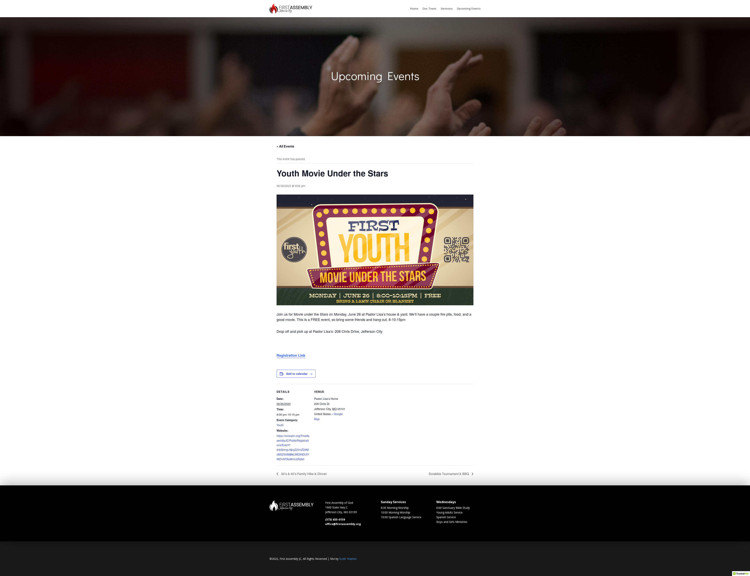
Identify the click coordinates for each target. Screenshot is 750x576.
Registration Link (291, 355)
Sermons (447, 8)
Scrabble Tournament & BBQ (449, 474)
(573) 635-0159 (335, 519)
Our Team (429, 8)
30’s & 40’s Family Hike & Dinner (303, 474)
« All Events (285, 146)
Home (414, 8)
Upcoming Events (468, 8)
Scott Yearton (348, 559)
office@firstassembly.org (343, 524)
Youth (280, 425)
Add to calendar (296, 374)
